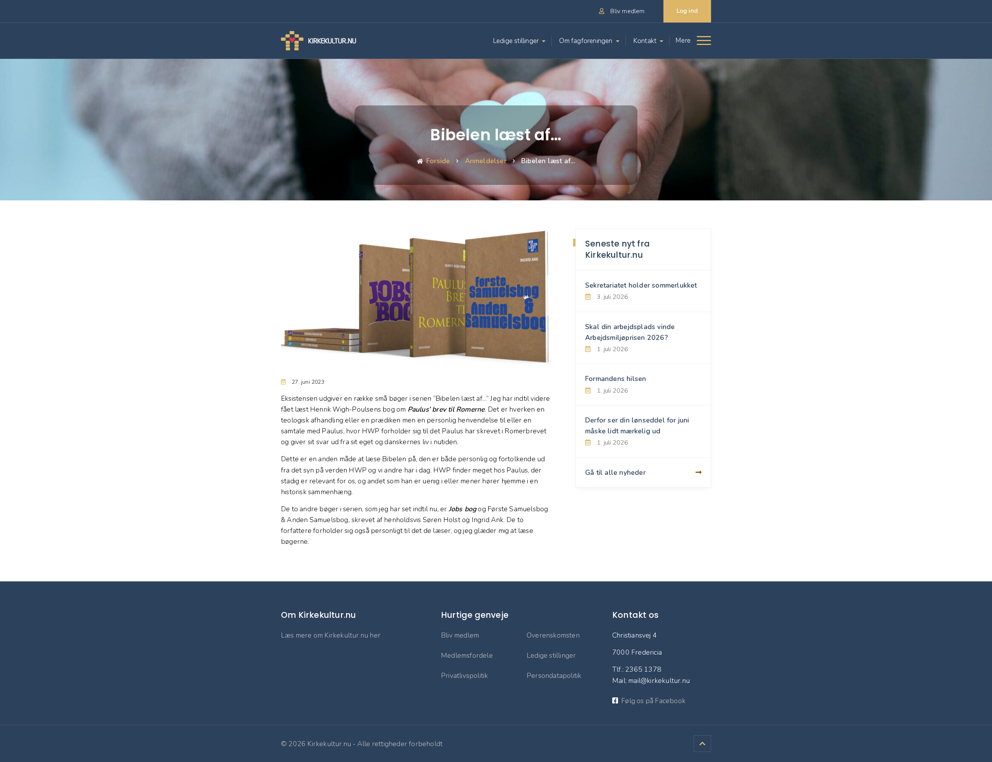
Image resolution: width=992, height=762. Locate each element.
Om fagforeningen (585, 40)
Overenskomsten (553, 635)
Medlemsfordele (467, 655)
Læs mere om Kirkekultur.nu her (331, 635)
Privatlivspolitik (464, 675)
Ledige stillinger (516, 40)
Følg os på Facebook (653, 700)
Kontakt (644, 40)
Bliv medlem (460, 635)
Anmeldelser (485, 161)
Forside (438, 161)
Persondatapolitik (554, 675)
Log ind (687, 11)
